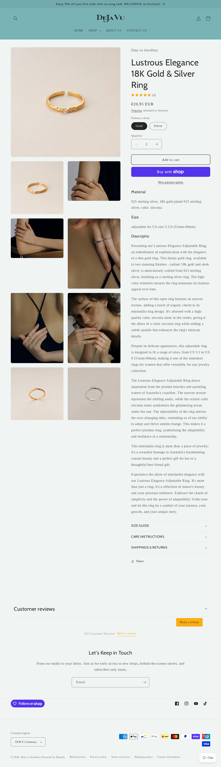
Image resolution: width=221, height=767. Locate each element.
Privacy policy (98, 757)
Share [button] (140, 561)
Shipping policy (144, 757)
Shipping (136, 110)
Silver (158, 126)
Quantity (136, 135)
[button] (15, 18)
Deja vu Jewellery (31, 757)
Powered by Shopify (53, 757)
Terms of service (120, 757)
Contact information (168, 757)
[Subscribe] (144, 682)
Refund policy (78, 757)
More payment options (170, 182)
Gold (139, 126)
